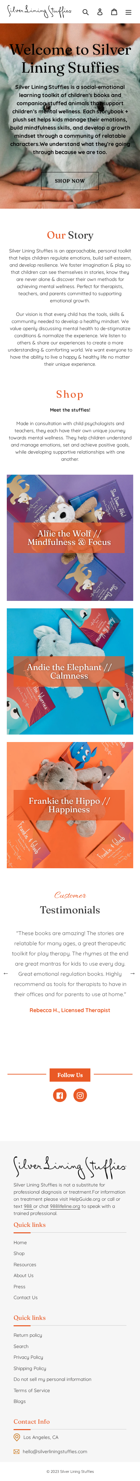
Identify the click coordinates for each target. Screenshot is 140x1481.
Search (21, 1346)
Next (132, 972)
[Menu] (128, 11)
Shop (19, 1253)
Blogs (20, 1401)
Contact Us (26, 1297)
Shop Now (70, 181)
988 (28, 1206)
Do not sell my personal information (52, 1379)
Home (20, 1242)
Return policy (28, 1335)
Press (19, 1287)
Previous (5, 972)
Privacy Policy (28, 1357)
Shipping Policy (30, 1368)
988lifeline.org (65, 1206)
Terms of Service (32, 1390)
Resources (25, 1264)
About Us (24, 1275)
